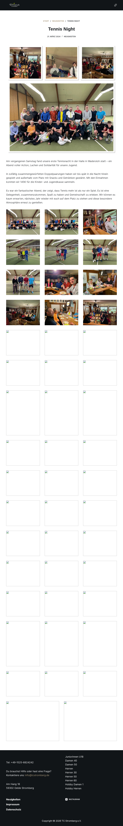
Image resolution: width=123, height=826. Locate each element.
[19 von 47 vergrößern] (36, 394)
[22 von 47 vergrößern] (36, 444)
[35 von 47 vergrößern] (74, 564)
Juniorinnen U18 (74, 756)
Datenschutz (13, 809)
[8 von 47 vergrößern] (74, 273)
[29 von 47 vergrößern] (74, 504)
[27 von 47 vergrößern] (112, 474)
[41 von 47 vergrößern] (74, 625)
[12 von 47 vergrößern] (112, 303)
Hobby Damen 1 (74, 784)
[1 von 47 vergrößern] (36, 213)
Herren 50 (71, 776)
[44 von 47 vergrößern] (74, 674)
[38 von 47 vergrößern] (74, 594)
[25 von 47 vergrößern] (36, 474)
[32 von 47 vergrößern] (74, 534)
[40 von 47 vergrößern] (36, 625)
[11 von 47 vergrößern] (74, 303)
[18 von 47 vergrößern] (112, 364)
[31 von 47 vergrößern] (36, 534)
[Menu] (115, 5)
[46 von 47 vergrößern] (55, 705)
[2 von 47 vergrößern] (74, 213)
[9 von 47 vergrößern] (112, 273)
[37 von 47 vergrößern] (36, 594)
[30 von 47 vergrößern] (112, 504)
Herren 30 (71, 772)
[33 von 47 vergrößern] (112, 534)
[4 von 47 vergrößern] (36, 243)
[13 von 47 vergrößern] (36, 333)
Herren (69, 768)
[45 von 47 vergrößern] (112, 674)
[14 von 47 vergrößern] (74, 333)
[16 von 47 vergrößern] (36, 364)
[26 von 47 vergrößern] (74, 474)
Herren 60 (71, 780)
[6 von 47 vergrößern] (112, 243)
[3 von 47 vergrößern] (112, 213)
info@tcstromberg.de (37, 775)
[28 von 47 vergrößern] (36, 504)
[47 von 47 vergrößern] (112, 705)
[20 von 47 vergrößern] (74, 394)
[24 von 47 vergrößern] (112, 444)
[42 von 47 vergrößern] (112, 625)
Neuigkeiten (70, 36)
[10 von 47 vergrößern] (36, 303)
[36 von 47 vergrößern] (112, 564)
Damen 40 (71, 760)
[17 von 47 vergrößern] (74, 364)
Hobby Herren (73, 788)
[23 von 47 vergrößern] (74, 444)
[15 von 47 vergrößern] (112, 333)
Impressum (13, 804)
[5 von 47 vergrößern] (74, 243)
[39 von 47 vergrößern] (112, 594)
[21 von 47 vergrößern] (112, 394)
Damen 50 (71, 764)
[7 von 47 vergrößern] (36, 273)
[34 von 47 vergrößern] (36, 564)
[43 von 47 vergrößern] (36, 674)
